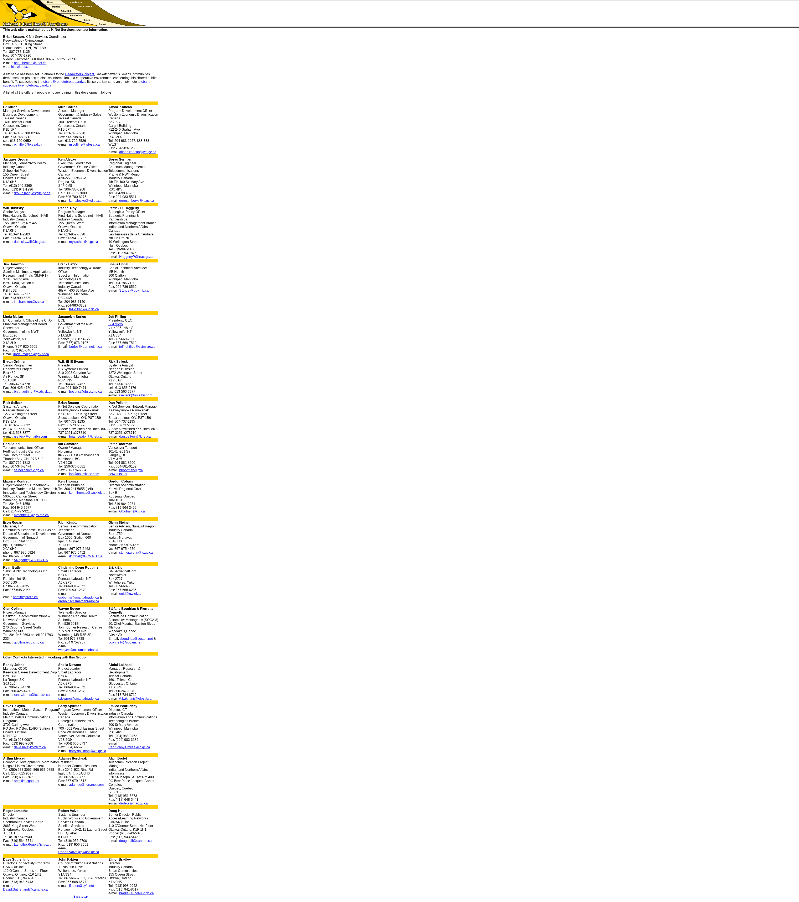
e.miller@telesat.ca (28, 144)
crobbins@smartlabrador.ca (78, 597)
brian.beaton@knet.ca (30, 63)
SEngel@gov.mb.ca (134, 290)
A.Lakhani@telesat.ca (135, 698)
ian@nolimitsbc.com (84, 474)
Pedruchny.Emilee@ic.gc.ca (129, 747)
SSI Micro (115, 324)
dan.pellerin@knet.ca (135, 436)
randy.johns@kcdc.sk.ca (32, 695)
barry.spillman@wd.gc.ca (87, 751)
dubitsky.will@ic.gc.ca (30, 242)
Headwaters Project (79, 74)
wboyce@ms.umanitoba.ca (78, 650)
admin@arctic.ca (25, 597)
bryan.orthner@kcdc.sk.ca (33, 391)
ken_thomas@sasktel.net (87, 492)
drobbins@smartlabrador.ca (78, 601)
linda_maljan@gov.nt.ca (31, 354)
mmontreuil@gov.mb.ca (31, 515)
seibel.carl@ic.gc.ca (29, 470)
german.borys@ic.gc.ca (136, 200)
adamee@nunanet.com (86, 784)
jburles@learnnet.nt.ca (85, 346)
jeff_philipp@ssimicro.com (138, 346)
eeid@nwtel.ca (130, 593)
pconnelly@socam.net (124, 642)
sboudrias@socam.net (136, 638)
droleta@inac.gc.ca (133, 803)
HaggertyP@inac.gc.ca (136, 257)
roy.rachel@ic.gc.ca (83, 242)
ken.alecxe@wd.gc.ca (85, 200)
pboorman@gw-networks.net (125, 472)
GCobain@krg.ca (132, 511)
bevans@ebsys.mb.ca (85, 391)
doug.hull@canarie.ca (135, 841)
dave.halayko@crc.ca (30, 747)
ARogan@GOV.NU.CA (31, 560)
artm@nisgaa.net (26, 781)
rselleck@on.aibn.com (135, 395)
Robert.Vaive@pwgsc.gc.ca (78, 852)
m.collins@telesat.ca (84, 144)
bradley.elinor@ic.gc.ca (136, 893)
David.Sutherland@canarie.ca (25, 889)
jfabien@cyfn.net (81, 885)
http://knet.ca (20, 66)
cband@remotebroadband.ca (64, 81)
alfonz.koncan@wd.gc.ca (137, 152)
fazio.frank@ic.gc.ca (84, 309)
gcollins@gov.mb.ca (29, 642)
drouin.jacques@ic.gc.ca (32, 193)
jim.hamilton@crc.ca (29, 301)
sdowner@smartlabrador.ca (78, 698)
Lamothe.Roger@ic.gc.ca (32, 844)
